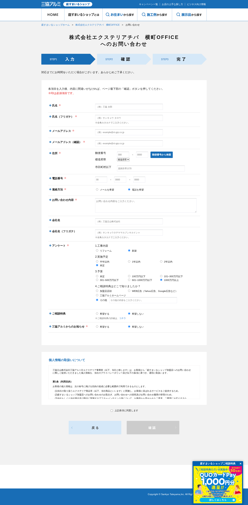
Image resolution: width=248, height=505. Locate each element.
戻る (96, 427)
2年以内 (168, 261)
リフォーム (106, 250)
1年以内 (136, 261)
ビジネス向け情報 (196, 4)
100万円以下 (138, 276)
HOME (52, 14)
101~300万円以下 (173, 276)
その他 (104, 300)
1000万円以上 (171, 280)
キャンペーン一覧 (148, 4)
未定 (102, 265)
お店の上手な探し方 (172, 4)
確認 (152, 427)
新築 (134, 250)
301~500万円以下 (109, 280)
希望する (104, 313)
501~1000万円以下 (142, 280)
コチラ (122, 318)
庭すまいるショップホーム (55, 24)
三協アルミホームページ (113, 295)
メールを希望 (107, 189)
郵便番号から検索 (161, 154)
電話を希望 (138, 189)
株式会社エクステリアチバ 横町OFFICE (97, 24)
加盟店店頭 (106, 291)
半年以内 (104, 261)
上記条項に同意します (126, 410)
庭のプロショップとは (83, 14)
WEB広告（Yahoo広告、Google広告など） (155, 291)
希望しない (138, 313)
